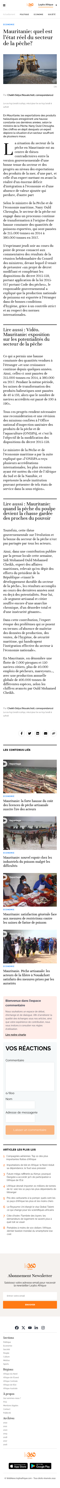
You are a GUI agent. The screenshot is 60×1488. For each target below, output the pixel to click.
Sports (6, 1364)
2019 (5, 1434)
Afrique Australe (10, 1388)
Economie (38, 14)
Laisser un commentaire (29, 1130)
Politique (24, 14)
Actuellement (9, 14)
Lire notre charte (15, 1034)
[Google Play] (40, 1465)
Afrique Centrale (10, 1381)
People (6, 1353)
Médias (6, 1360)
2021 (5, 1426)
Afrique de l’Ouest (11, 1377)
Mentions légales (10, 1405)
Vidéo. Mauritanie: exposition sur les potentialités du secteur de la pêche (26, 337)
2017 (5, 1441)
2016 (5, 1444)
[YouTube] (30, 1328)
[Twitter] (23, 1328)
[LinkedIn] (36, 1328)
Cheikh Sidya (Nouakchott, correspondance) (30, 95)
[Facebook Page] (17, 1328)
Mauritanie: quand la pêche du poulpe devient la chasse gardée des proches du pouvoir (29, 511)
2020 (5, 1430)
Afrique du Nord (10, 1374)
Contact (6, 1409)
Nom (9, 1099)
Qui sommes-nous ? (12, 1398)
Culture (6, 1357)
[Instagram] (43, 1328)
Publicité (7, 1413)
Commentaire (15, 1060)
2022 (5, 1423)
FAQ (5, 1402)
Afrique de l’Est (9, 1385)
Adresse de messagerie (22, 1112)
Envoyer (30, 1305)
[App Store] (18, 1465)
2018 (5, 1437)
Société (52, 14)
